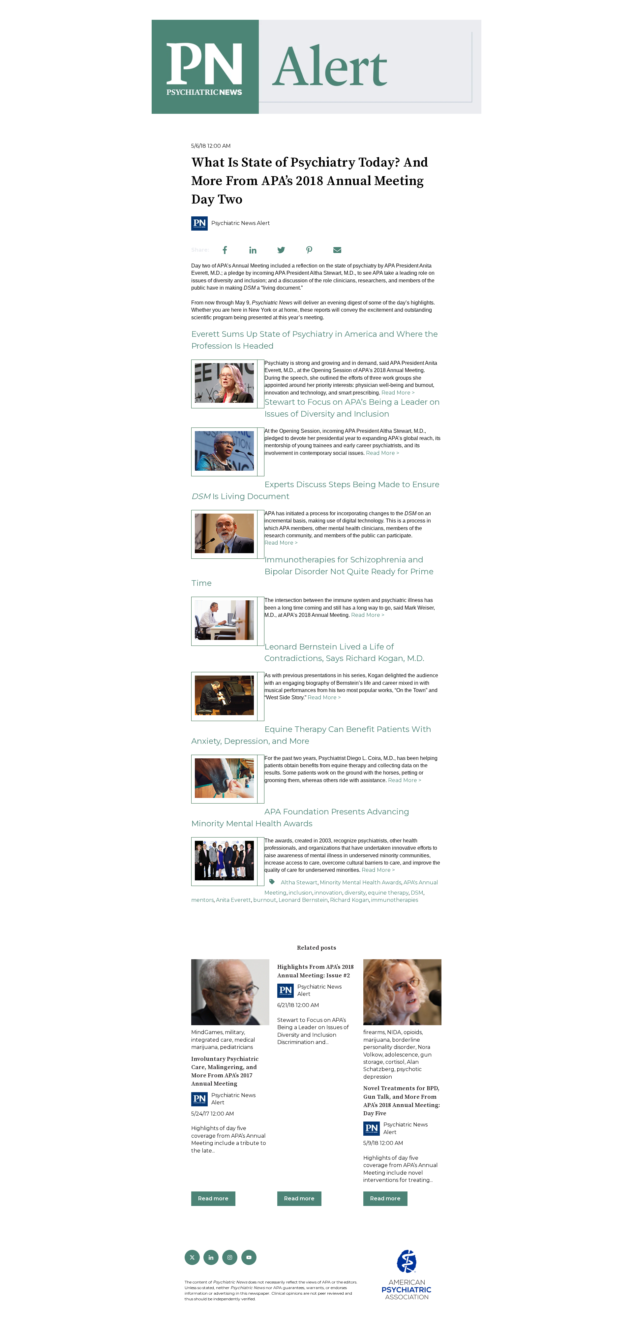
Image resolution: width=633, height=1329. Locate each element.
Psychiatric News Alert (240, 223)
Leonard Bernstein (303, 900)
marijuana (376, 1040)
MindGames (207, 1032)
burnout (264, 900)
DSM (417, 893)
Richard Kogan (349, 900)
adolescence (401, 1055)
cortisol (395, 1062)
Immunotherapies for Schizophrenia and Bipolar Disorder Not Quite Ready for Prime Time (312, 571)
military (234, 1032)
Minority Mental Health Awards (360, 882)
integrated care (211, 1040)
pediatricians (236, 1047)
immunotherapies (394, 900)
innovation (328, 893)
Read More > (398, 393)
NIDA (394, 1032)
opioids (413, 1032)
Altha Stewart (299, 882)
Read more (213, 1198)
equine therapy (388, 893)
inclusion (300, 893)
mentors (202, 900)
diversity (355, 893)
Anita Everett (233, 900)
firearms (374, 1032)
